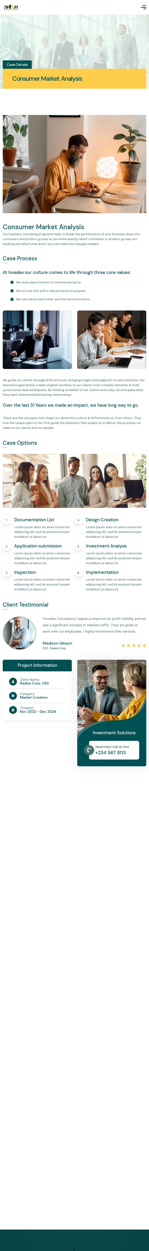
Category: (27, 694)
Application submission (38, 546)
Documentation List (34, 520)
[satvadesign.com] (11, 7)
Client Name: (30, 679)
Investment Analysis (106, 546)
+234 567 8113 (110, 753)
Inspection (25, 572)
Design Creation (102, 520)
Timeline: (27, 708)
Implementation (102, 572)
